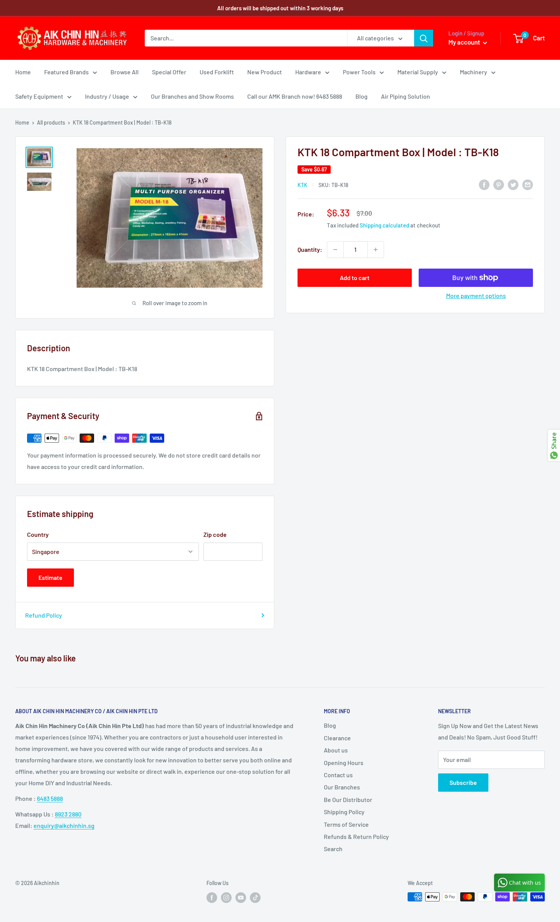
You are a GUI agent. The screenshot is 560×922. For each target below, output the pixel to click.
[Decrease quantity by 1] (335, 250)
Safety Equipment (39, 96)
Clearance (337, 737)
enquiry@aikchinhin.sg (64, 825)
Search (333, 848)
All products (51, 122)
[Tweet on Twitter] (513, 184)
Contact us (338, 774)
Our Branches (342, 787)
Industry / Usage (107, 96)
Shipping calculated (384, 225)
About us (336, 750)
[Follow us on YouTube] (240, 897)
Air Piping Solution (405, 96)
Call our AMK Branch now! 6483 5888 (294, 96)
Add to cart (355, 277)
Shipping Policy (344, 811)
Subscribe (463, 782)
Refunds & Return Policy (356, 836)
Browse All (124, 71)
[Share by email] (527, 184)
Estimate (50, 577)
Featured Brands (66, 71)
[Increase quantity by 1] (376, 250)
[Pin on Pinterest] (498, 184)
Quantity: (310, 249)
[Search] (423, 38)
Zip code (215, 534)
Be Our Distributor (348, 799)
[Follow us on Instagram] (226, 897)
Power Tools (359, 71)
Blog (361, 96)
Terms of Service (346, 824)
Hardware (308, 71)
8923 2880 (68, 814)
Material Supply (417, 71)
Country (38, 534)
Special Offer (169, 71)
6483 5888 (50, 798)
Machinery (473, 71)
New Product (264, 71)
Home (23, 71)
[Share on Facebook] (484, 184)
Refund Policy (43, 615)
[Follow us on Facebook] (211, 897)
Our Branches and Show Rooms (192, 96)
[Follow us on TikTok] (255, 897)
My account (464, 42)
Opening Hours (343, 762)
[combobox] (246, 38)
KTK (302, 185)
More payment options (476, 295)
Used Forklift (217, 71)
